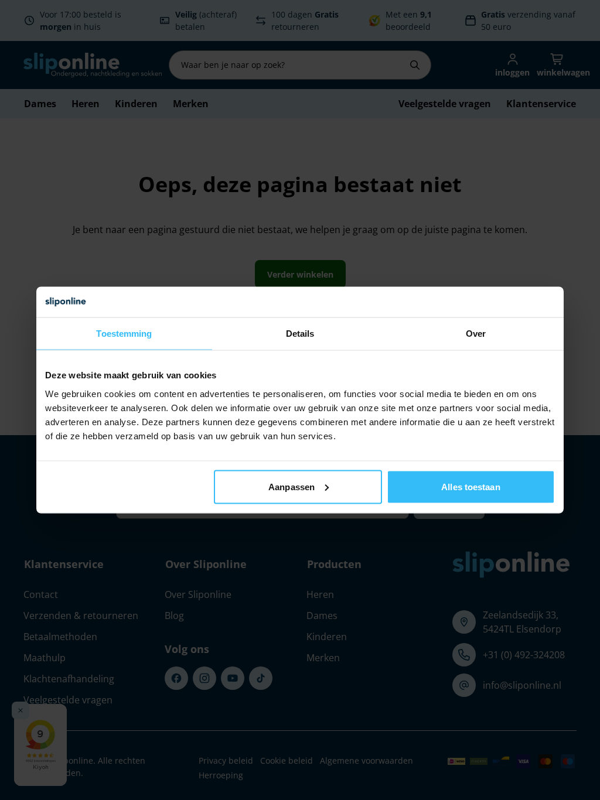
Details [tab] (300, 334)
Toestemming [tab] (124, 334)
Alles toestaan (470, 486)
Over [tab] (476, 334)
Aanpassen (291, 486)
